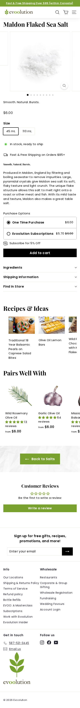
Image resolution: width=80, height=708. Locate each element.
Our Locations (13, 577)
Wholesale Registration (56, 593)
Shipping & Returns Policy (21, 583)
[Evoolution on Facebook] (49, 642)
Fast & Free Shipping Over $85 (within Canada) (39, 3)
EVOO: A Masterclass (17, 605)
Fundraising (48, 598)
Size (6, 123)
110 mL (27, 131)
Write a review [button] (40, 508)
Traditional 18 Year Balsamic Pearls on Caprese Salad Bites (20, 349)
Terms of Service (15, 589)
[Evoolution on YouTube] (56, 642)
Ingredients (12, 267)
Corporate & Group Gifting (53, 585)
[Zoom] (64, 85)
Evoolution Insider (15, 622)
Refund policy (13, 594)
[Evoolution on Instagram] (42, 642)
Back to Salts (42, 459)
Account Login (50, 609)
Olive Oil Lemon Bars (50, 342)
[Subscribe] (67, 551)
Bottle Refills (12, 600)
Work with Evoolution (18, 617)
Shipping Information (20, 277)
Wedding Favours (52, 604)
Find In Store (13, 286)
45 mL (10, 131)
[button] (14, 422)
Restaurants (48, 577)
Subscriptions (12, 611)
